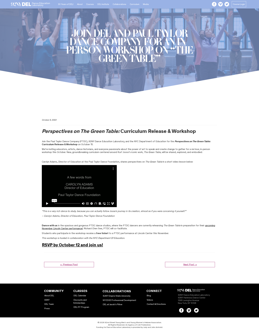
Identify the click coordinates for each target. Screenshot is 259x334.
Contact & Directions (156, 304)
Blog (149, 295)
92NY (47, 300)
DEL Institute (103, 4)
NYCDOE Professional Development (119, 300)
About (80, 4)
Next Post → (190, 264)
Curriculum (134, 4)
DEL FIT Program (81, 307)
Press (47, 308)
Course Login (239, 4)
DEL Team (49, 304)
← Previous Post (69, 264)
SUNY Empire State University (116, 295)
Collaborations (119, 4)
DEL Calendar (80, 295)
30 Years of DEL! (65, 4)
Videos (150, 300)
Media (146, 4)
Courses (90, 4)
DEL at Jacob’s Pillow (112, 304)
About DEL (49, 295)
